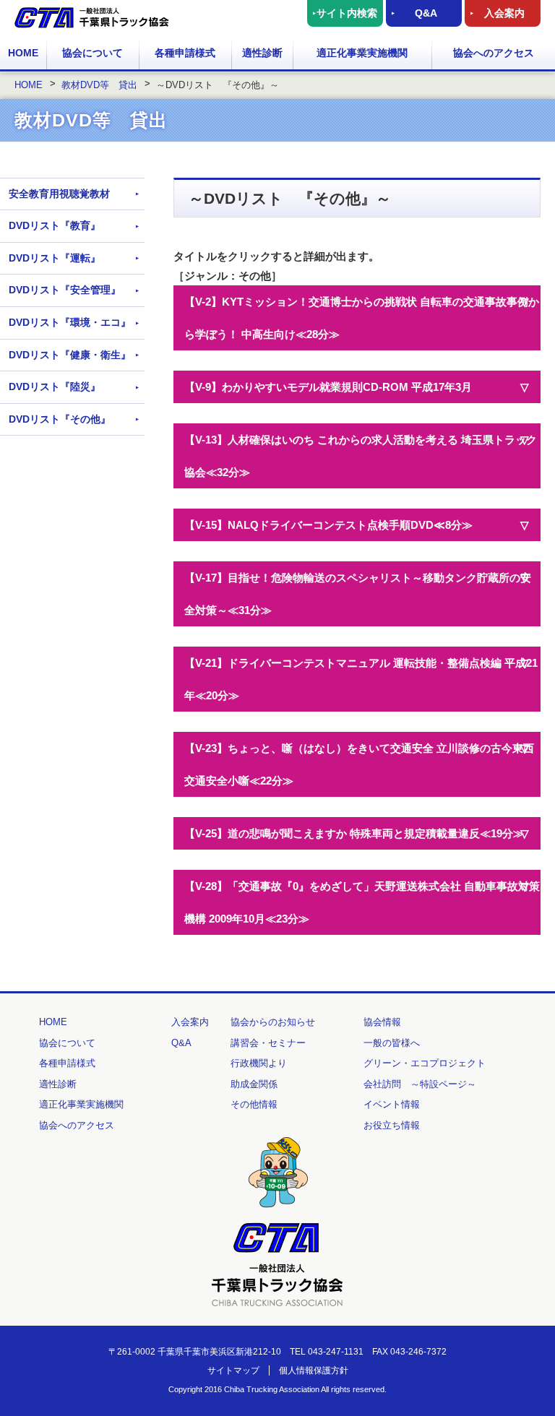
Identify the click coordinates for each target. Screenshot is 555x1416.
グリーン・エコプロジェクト (424, 1063)
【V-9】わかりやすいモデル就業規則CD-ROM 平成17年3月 (328, 387)
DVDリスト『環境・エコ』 (70, 322)
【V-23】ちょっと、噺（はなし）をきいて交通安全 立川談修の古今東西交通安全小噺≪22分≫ (359, 764)
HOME (23, 53)
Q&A (426, 13)
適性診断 (262, 53)
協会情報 (382, 1021)
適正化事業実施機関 (362, 53)
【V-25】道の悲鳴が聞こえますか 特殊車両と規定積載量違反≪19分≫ (354, 833)
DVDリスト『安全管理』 (65, 289)
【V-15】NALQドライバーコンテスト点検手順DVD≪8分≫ (328, 525)
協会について (92, 53)
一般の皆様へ (391, 1042)
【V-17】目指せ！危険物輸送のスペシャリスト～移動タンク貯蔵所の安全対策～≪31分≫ (357, 593)
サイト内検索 (347, 13)
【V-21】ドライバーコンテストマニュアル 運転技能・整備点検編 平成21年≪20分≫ (361, 679)
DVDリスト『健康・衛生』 (70, 355)
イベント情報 (391, 1104)
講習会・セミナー (268, 1042)
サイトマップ (233, 1370)
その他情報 (254, 1104)
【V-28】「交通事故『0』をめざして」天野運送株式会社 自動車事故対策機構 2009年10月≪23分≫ (362, 902)
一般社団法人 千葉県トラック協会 (91, 17)
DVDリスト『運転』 (54, 258)
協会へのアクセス (493, 53)
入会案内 (504, 13)
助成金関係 (254, 1084)
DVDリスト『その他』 (60, 419)
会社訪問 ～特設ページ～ (419, 1084)
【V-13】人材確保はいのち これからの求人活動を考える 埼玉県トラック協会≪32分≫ (360, 455)
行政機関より (259, 1063)
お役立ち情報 (391, 1125)
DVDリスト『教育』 (54, 225)
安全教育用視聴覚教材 (59, 193)
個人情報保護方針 (313, 1370)
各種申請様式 (185, 53)
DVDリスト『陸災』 (54, 386)
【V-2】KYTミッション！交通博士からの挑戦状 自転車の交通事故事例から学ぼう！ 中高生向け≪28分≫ (361, 317)
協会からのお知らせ (273, 1021)
